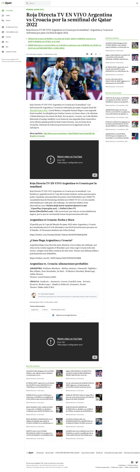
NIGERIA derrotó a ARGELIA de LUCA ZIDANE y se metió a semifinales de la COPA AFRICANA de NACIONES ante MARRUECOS (79, 433)
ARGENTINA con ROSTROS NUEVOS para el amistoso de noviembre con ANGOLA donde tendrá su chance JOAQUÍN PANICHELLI (117, 136)
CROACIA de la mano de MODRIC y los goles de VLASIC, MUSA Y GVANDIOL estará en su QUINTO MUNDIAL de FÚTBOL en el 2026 (118, 100)
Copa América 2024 (87, 453)
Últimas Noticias (31, 379)
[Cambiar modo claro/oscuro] (137, 3)
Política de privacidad (131, 467)
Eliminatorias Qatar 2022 (113, 453)
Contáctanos (122, 465)
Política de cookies (117, 467)
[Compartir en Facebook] (87, 54)
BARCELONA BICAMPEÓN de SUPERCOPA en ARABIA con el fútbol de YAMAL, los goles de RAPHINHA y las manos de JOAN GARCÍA (79, 409)
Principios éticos (133, 465)
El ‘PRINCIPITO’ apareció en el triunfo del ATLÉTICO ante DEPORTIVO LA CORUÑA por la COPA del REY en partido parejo (40, 385)
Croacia (45, 310)
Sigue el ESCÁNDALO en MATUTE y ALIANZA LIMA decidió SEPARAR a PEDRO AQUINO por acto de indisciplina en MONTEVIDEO (78, 373)
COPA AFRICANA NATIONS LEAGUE (67, 453)
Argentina (34, 310)
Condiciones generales (102, 467)
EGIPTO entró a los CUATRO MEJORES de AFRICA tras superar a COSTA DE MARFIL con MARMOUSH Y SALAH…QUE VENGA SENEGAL (40, 433)
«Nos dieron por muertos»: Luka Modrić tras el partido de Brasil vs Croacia (62, 134)
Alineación (40, 453)
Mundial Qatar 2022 (35, 9)
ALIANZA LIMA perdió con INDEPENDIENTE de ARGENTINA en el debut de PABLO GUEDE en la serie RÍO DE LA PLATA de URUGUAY (79, 421)
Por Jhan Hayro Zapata (34, 54)
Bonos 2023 (50, 453)
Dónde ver (99, 453)
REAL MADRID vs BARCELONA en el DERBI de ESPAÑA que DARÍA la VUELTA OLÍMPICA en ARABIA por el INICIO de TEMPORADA (39, 421)
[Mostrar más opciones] (100, 54)
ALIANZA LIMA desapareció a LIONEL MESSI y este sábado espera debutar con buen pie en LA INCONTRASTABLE (40, 373)
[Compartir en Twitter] (91, 54)
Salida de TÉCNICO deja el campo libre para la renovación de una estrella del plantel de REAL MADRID (80, 397)
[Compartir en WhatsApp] (96, 54)
